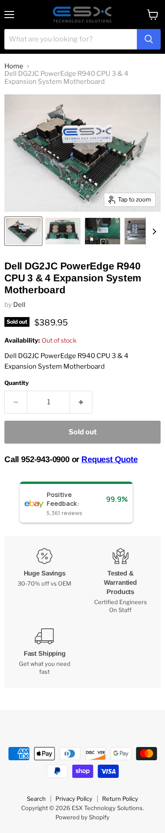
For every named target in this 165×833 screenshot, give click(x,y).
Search (36, 798)
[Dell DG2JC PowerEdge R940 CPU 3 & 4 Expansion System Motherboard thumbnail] (23, 231)
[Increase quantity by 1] (81, 402)
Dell (19, 305)
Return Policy (120, 798)
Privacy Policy (73, 798)
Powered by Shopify (82, 817)
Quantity (16, 383)
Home (13, 66)
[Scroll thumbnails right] (153, 231)
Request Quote (109, 459)
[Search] (149, 39)
